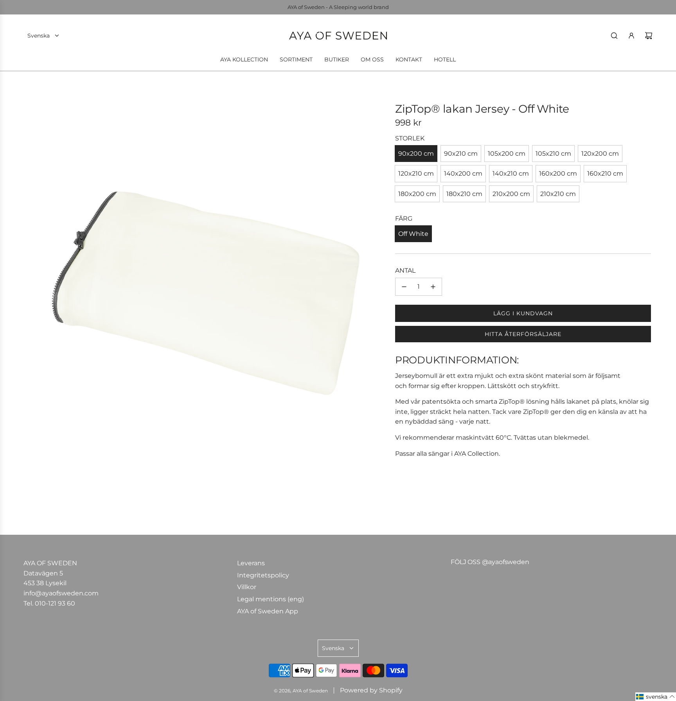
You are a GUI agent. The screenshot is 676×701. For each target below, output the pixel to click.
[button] (655, 696)
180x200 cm (417, 194)
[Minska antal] (404, 286)
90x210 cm (461, 153)
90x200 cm (416, 153)
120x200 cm (600, 153)
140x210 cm (511, 173)
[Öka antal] (433, 286)
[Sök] (614, 35)
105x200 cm (506, 153)
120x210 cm (416, 173)
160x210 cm (605, 173)
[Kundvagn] (648, 35)
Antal (405, 270)
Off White (413, 233)
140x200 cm (463, 173)
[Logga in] (631, 35)
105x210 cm (553, 153)
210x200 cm (511, 194)
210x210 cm (558, 194)
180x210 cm (464, 194)
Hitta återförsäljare (523, 334)
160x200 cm (558, 173)
